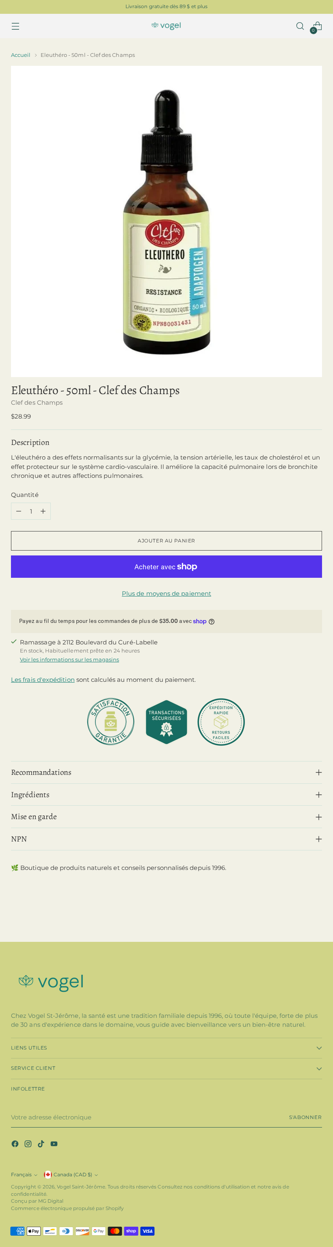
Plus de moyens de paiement (166, 593)
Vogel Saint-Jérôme (81, 1187)
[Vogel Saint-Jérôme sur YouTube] (55, 1145)
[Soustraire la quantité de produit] (18, 511)
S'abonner (305, 1117)
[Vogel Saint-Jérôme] (166, 26)
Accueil (20, 55)
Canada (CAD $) (73, 1175)
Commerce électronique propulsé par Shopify (67, 1208)
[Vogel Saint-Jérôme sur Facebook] (16, 1145)
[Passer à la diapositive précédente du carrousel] (296, 914)
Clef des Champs (37, 402)
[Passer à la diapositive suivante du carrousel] (315, 913)
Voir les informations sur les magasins (69, 659)
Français (21, 1175)
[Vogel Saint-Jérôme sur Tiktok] (42, 1145)
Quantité (25, 495)
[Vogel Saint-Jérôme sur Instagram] (29, 1145)
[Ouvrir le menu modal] (15, 26)
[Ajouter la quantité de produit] (43, 511)
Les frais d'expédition (43, 679)
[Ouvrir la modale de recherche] (300, 26)
